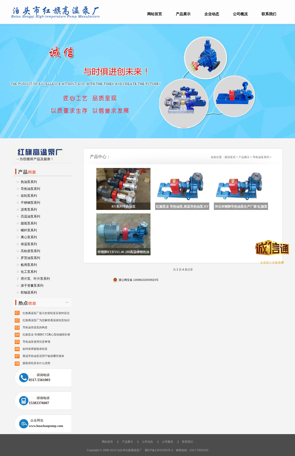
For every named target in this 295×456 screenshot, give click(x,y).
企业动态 (211, 14)
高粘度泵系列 (30, 251)
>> (67, 302)
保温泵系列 (29, 244)
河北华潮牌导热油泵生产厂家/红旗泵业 (241, 208)
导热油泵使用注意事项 (36, 341)
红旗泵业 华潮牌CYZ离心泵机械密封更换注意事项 (46, 335)
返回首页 (230, 157)
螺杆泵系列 (29, 230)
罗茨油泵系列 (30, 258)
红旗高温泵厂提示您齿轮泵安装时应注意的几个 (46, 314)
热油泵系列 (29, 182)
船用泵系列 (29, 265)
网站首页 (154, 14)
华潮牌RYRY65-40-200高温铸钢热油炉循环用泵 (123, 253)
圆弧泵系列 (29, 223)
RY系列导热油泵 (124, 206)
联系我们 (269, 14)
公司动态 (147, 441)
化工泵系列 (29, 272)
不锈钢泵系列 (30, 202)
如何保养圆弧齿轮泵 (35, 348)
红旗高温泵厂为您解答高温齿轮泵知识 (46, 320)
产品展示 (183, 14)
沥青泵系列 (29, 209)
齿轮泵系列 (29, 195)
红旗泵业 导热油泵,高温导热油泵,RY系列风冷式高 (182, 208)
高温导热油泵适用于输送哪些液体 (43, 356)
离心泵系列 (29, 237)
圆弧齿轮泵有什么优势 (36, 363)
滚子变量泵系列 (32, 285)
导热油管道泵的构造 (35, 327)
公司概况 (240, 14)
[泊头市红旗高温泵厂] (55, 17)
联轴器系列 (29, 292)
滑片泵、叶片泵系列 (35, 278)
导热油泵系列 (30, 189)
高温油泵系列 (30, 216)
